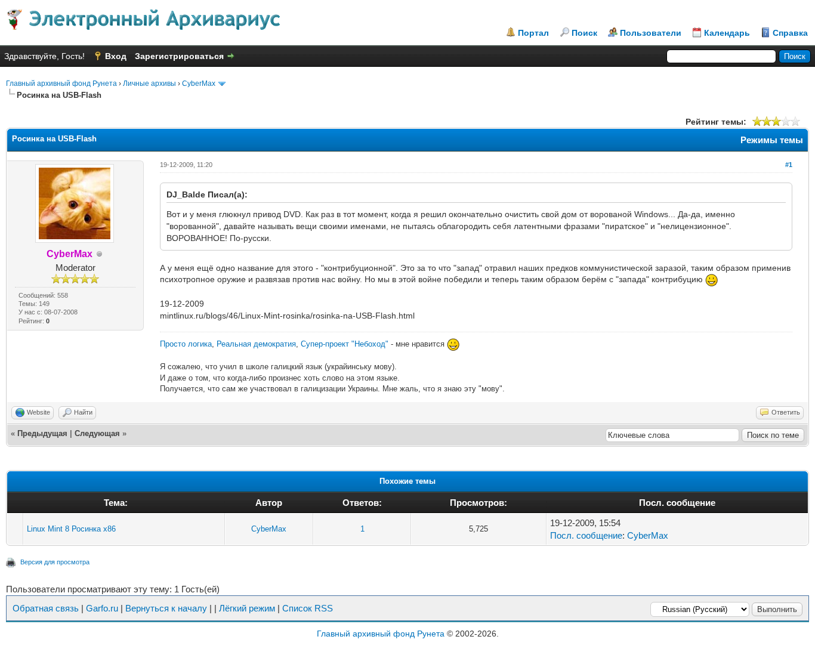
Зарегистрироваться (179, 56)
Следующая (97, 433)
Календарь (727, 33)
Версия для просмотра (54, 562)
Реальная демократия (256, 343)
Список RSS (307, 608)
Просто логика (186, 343)
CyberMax (198, 83)
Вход (115, 56)
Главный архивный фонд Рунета (61, 83)
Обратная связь (46, 608)
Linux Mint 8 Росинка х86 (71, 528)
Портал (533, 33)
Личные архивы (149, 83)
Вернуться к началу (166, 608)
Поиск (584, 33)
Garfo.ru (102, 608)
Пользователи (650, 33)
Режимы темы (771, 140)
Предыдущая (42, 433)
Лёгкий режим (247, 608)
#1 (788, 164)
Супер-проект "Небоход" (344, 343)
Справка (790, 33)
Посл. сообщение (586, 535)
